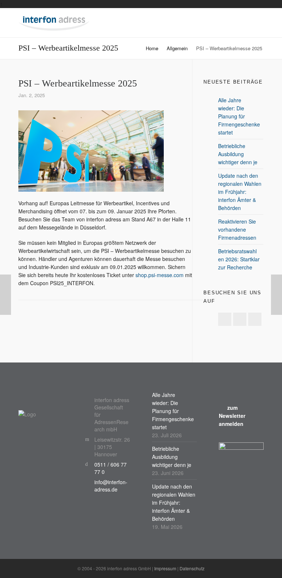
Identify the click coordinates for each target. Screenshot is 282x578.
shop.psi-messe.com (159, 275)
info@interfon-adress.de (110, 485)
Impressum (165, 568)
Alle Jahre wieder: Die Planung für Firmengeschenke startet (239, 116)
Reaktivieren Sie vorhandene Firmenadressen (237, 229)
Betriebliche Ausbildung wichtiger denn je (237, 154)
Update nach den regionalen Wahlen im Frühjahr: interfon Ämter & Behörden (239, 191)
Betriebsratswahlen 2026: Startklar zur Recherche (239, 259)
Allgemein (177, 48)
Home (152, 48)
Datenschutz (192, 568)
